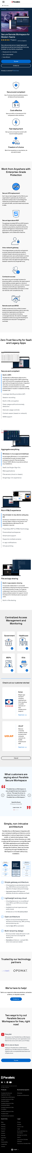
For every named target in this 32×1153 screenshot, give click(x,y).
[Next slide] (29, 795)
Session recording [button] (9, 397)
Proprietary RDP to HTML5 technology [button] (16, 529)
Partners (3, 1128)
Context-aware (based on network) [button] (15, 413)
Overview (5, 6)
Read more (21, 715)
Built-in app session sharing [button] (12, 583)
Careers (3, 1146)
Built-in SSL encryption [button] (11, 401)
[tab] (16, 375)
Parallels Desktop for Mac (7, 1111)
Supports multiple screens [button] (12, 539)
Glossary (3, 1126)
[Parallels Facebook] (2, 1082)
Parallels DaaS (4, 1113)
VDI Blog (3, 1124)
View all (16, 758)
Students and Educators (23, 1095)
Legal (18, 1128)
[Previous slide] (2, 795)
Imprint (19, 1137)
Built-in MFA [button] (7, 375)
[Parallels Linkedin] (7, 1082)
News (2, 1139)
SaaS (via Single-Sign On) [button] (11, 467)
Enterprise (19, 1093)
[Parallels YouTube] (10, 1082)
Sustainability (4, 1142)
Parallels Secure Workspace (8, 1097)
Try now (16, 61)
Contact (3, 1133)
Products (3, 9)
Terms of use (20, 1126)
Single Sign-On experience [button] (12, 478)
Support (3, 1131)
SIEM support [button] (7, 417)
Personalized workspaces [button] (11, 532)
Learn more (16, 807)
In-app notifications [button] (9, 542)
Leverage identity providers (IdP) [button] (14, 394)
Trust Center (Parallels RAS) (23, 1143)
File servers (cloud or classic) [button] (13, 474)
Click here (16, 70)
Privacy (19, 1122)
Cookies (19, 1124)
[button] (16, 1149)
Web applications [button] (9, 471)
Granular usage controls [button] (11, 410)
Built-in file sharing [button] (9, 600)
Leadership (4, 1144)
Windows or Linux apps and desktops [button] (16, 454)
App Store (3, 1137)
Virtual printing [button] (8, 546)
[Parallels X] (4, 1082)
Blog (2, 1122)
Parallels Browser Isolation (7, 1115)
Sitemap (3, 1135)
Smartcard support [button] (9, 535)
